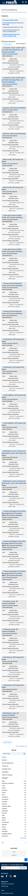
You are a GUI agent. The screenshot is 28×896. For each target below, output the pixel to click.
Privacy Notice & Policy (7, 893)
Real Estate (5, 797)
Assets (3, 788)
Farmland (4, 824)
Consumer (4, 801)
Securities (4, 790)
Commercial (5, 799)
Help (14, 852)
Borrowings (5, 836)
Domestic (4, 804)
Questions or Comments (7, 884)
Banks (3, 781)
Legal (2, 890)
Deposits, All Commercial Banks (14, 108)
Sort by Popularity (20, 43)
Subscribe (23, 868)
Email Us (14, 855)
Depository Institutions (8, 783)
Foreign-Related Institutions (10, 27)
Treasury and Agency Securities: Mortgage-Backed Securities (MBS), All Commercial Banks (14, 513)
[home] (9, 2)
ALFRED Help (4, 886)
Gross (3, 795)
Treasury (4, 829)
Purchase (4, 813)
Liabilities (4, 808)
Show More (23, 838)
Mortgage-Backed (6, 833)
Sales (3, 815)
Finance (4, 827)
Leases (4, 792)
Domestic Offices (6, 806)
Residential (5, 811)
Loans (3, 785)
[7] (26, 746)
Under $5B (4, 831)
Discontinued (5, 822)
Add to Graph (7, 44)
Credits (4, 820)
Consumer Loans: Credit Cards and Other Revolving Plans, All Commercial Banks (13, 50)
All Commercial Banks (8, 20)
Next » (23, 746)
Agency (4, 817)
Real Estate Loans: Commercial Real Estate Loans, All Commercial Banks (14, 453)
